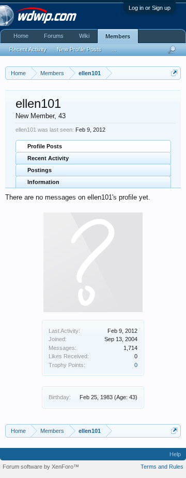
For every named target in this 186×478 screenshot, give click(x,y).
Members (117, 36)
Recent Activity (48, 158)
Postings (39, 170)
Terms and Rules (162, 466)
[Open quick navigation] (174, 72)
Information (43, 182)
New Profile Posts (79, 49)
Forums (54, 36)
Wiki (84, 36)
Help (175, 454)
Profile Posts (44, 146)
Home (20, 36)
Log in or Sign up (150, 8)
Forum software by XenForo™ (41, 466)
